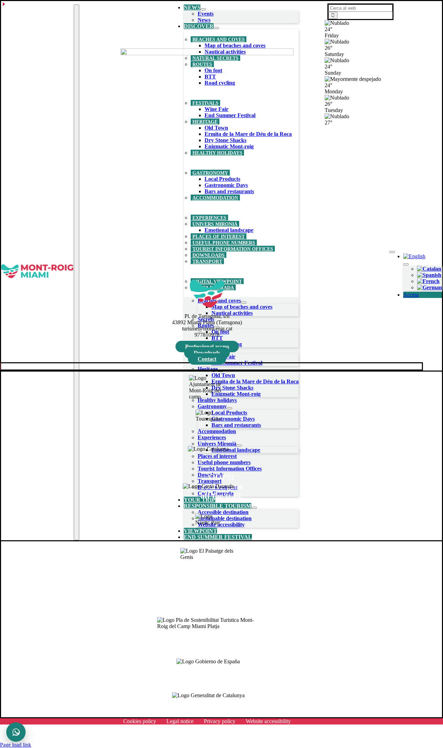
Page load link (15, 745)
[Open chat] (16, 732)
